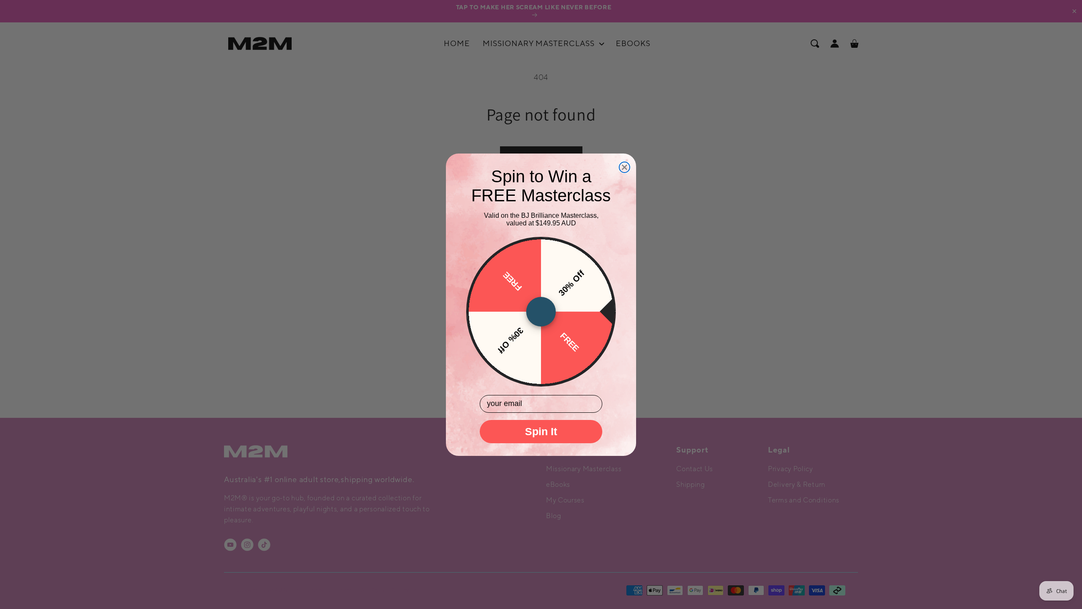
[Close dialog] (624, 167)
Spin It (541, 431)
